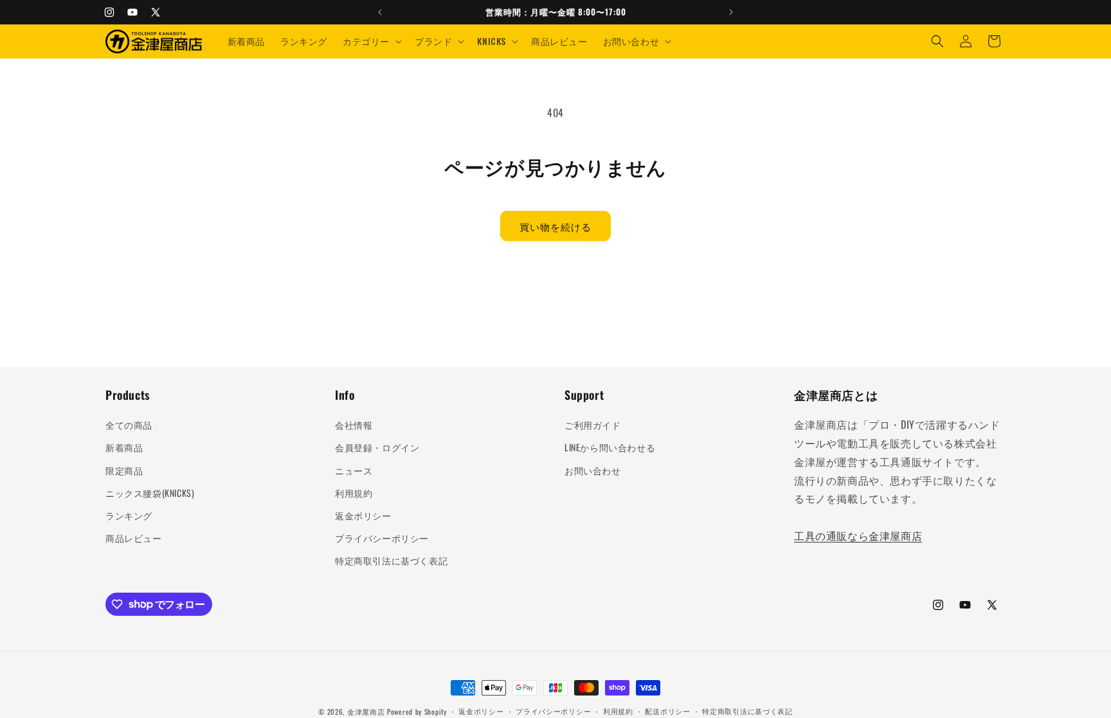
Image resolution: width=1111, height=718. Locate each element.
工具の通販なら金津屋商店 (858, 535)
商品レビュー (133, 537)
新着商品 (124, 447)
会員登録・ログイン (377, 447)
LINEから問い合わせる (610, 447)
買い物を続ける (555, 226)
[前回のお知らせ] (380, 12)
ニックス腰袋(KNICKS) (149, 492)
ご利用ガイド (593, 424)
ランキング (128, 515)
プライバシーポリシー (382, 537)
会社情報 (353, 424)
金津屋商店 (366, 711)
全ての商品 (128, 424)
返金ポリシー (363, 515)
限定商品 (124, 470)
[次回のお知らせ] (731, 12)
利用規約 (353, 492)
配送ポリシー (667, 711)
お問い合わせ (593, 470)
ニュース (353, 470)
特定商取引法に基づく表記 (391, 560)
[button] (371, 41)
